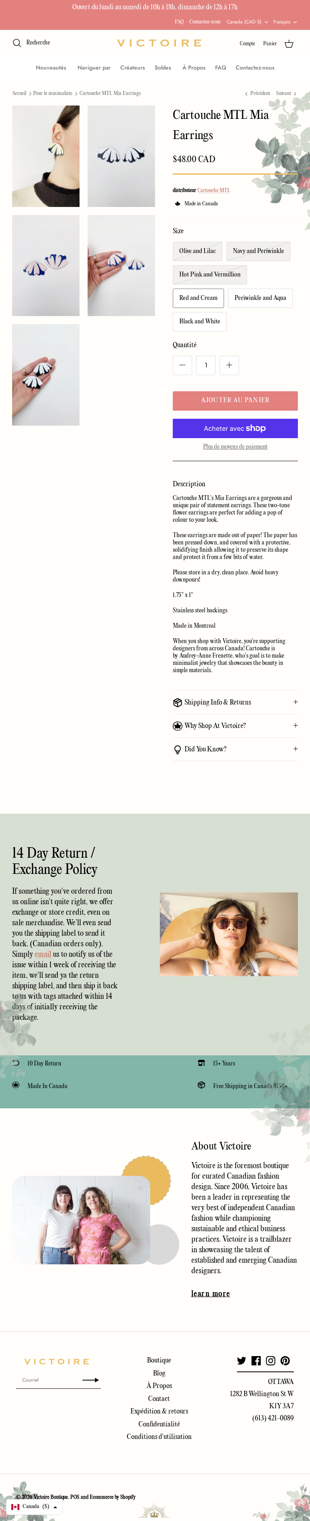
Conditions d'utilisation (159, 1437)
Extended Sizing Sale (101, 9)
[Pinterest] (285, 1360)
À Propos (193, 67)
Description (189, 484)
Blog (159, 1374)
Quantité (185, 345)
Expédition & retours (159, 1412)
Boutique (159, 1361)
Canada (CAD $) (244, 21)
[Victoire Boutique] (159, 43)
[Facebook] (256, 1360)
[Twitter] (241, 1360)
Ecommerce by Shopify (113, 1497)
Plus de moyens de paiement (235, 447)
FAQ (179, 22)
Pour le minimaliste (52, 94)
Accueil (19, 94)
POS (75, 1497)
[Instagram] (270, 1360)
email (44, 954)
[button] (34, 1507)
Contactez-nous (205, 22)
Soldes (164, 67)
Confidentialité (159, 1424)
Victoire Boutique (51, 1497)
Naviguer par (94, 67)
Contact (159, 1399)
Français (281, 21)
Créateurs (132, 67)
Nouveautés (52, 67)
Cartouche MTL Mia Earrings (110, 94)
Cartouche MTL (213, 191)
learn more (210, 1294)
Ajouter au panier (235, 400)
